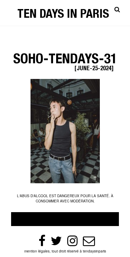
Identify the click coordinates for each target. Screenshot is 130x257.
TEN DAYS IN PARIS (63, 15)
